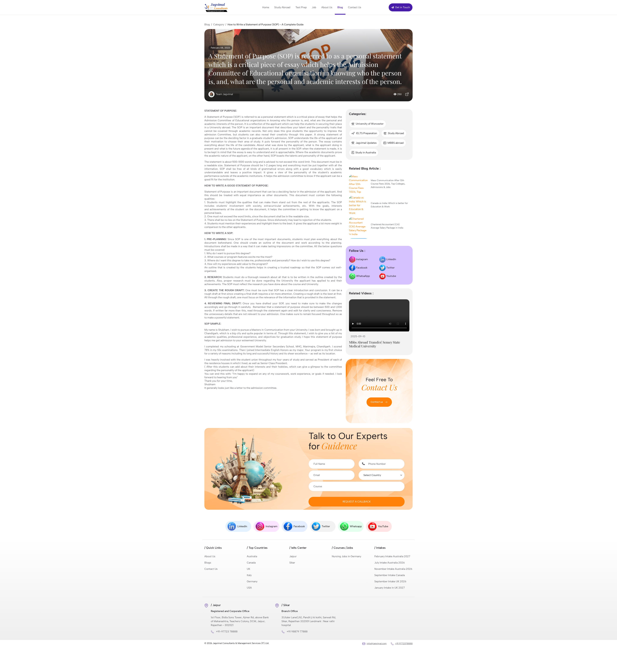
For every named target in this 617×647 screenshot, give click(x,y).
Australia (252, 556)
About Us (326, 7)
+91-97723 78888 (226, 631)
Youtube (391, 275)
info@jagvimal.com (377, 643)
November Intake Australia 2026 (393, 568)
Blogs (207, 562)
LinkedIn (391, 259)
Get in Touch (402, 7)
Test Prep (301, 7)
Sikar (292, 562)
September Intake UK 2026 (390, 581)
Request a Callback (357, 501)
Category (218, 24)
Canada (251, 562)
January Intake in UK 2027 (389, 587)
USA (249, 587)
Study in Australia (365, 152)
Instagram (361, 259)
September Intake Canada (389, 575)
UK (248, 568)
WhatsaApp (362, 275)
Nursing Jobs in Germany (346, 556)
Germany (252, 581)
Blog (340, 7)
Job (314, 7)
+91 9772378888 (404, 643)
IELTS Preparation (366, 133)
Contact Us (354, 7)
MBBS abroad (396, 142)
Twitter (390, 267)
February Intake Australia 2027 (392, 556)
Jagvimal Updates (366, 142)
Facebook (361, 267)
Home (265, 7)
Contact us (377, 401)
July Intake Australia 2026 (389, 562)
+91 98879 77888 (297, 631)
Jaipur (293, 556)
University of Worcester (370, 123)
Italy (249, 575)
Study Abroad (282, 7)
